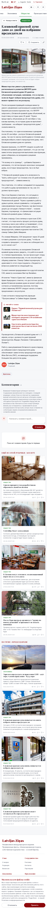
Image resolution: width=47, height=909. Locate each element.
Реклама (28, 862)
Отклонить (12, 905)
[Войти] (38, 7)
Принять (34, 905)
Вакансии (5, 868)
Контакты (28, 865)
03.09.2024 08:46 (8, 37)
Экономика (12, 13)
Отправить (39, 427)
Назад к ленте (11, 20)
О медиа (5, 862)
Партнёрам (29, 868)
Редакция (5, 865)
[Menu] (43, 7)
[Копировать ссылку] (43, 42)
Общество (25, 13)
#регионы (6, 374)
